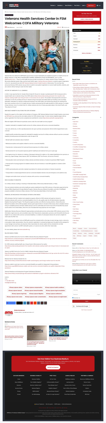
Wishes (75, 222)
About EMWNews (19, 382)
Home (7, 11)
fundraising (91, 233)
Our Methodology (36, 394)
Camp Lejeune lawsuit (15, 290)
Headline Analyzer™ (53, 388)
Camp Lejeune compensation (34, 287)
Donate (74, 233)
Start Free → (91, 5)
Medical (75, 190)
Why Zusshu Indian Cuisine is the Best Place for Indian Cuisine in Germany (14, 336)
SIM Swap (79, 235)
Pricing (18, 391)
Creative (75, 142)
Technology (76, 211)
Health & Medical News (78, 179)
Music (74, 195)
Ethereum (80, 233)
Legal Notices (76, 186)
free (74, 169)
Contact (19, 394)
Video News (76, 220)
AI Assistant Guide (87, 391)
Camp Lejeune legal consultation (56, 290)
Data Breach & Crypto (78, 149)
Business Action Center (70, 385)
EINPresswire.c (9, 79)
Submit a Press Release (87, 19)
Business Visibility (36, 379)
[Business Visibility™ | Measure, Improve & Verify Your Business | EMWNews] (13, 5)
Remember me (76, 297)
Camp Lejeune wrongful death (58, 296)
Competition (76, 140)
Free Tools (76, 5)
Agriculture (75, 121)
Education (75, 153)
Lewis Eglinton (75, 259)
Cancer (75, 130)
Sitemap (65, 407)
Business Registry (36, 388)
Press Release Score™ (53, 385)
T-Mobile (90, 235)
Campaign (80, 228)
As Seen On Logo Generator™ (53, 394)
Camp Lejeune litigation (36, 293)
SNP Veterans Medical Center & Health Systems (34, 83)
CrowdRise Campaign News (79, 146)
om (14, 79)
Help (74, 235)
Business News (76, 128)
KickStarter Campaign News (79, 183)
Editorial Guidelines (70, 391)
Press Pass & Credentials (70, 394)
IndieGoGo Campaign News (79, 181)
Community (76, 137)
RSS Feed (87, 394)
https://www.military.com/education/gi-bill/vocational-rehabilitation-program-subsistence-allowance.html (32, 273)
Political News (76, 204)
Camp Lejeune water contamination (36, 296)
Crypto (96, 230)
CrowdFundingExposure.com (87, 230)
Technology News (77, 213)
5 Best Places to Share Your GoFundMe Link (89, 248)
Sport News (76, 209)
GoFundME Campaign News (79, 174)
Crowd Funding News (78, 144)
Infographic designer (77, 254)
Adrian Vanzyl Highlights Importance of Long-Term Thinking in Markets (58, 338)
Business (75, 126)
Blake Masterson (10, 27)
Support (84, 235)
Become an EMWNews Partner (87, 379)
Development (76, 151)
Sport (74, 206)
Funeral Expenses (77, 172)
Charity (75, 135)
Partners (52, 5)
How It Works (68, 5)
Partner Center (87, 382)
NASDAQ (75, 197)
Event (74, 160)
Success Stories (18, 388)
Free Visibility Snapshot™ (36, 382)
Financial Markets (77, 167)
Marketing (75, 188)
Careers (87, 388)
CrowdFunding (76, 230)
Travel (74, 215)
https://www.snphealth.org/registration (53, 118)
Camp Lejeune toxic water (14, 296)
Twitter (74, 238)
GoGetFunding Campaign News (80, 176)
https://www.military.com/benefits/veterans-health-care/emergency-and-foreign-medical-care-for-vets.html (32, 260)
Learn (83, 5)
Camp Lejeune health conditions (55, 287)
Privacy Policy (51, 407)
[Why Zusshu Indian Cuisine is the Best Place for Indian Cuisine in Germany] (15, 330)
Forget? (98, 294)
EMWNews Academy (70, 379)
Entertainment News (78, 158)
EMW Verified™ (36, 391)
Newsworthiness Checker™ (53, 391)
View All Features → (87, 53)
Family (74, 163)
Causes (75, 133)
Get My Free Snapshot (53, 367)
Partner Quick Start (87, 385)
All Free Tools (53, 379)
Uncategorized (76, 218)
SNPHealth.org (10, 116)
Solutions (59, 5)
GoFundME (97, 233)
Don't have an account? (86, 309)
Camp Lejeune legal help (19, 293)
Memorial (75, 192)
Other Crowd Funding (78, 202)
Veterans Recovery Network (45, 81)
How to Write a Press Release (70, 388)
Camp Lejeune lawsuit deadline (34, 290)
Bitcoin (74, 228)
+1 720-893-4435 (9, 280)
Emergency (75, 156)
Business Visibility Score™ (36, 385)
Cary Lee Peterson (93, 228)
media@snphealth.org (10, 282)
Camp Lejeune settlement (54, 293)
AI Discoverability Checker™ (53, 382)
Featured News (12, 11)
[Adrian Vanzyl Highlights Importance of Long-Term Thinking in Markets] (59, 331)
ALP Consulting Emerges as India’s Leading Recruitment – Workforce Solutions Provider (35, 343)
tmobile (95, 235)
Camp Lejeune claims (16, 287)
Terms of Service (42, 407)
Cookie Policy (59, 407)
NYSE (74, 199)
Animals (75, 123)
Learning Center (70, 382)
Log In (86, 301)
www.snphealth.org (25, 229)
